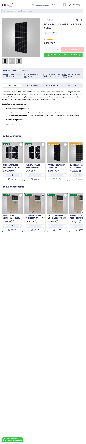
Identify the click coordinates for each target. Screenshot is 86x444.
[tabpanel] (42, 109)
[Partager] (81, 20)
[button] (59, 5)
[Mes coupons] (64, 4)
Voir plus (9, 124)
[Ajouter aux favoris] (77, 20)
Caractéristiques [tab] (32, 85)
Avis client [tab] (72, 85)
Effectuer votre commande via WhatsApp (65, 55)
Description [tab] (12, 85)
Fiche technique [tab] (52, 85)
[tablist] (42, 85)
